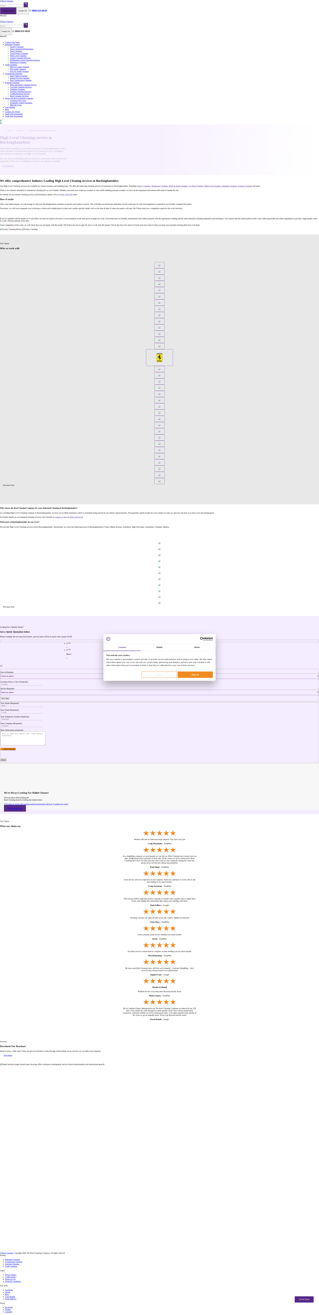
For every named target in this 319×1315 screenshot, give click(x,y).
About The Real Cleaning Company (19, 98)
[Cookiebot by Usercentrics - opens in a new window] (202, 639)
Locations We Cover (18, 100)
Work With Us (10, 1299)
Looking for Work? (8, 11)
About (7, 1292)
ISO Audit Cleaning (18, 69)
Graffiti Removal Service (20, 94)
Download (8, 1055)
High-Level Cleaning (212, 186)
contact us (59, 517)
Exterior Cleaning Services (20, 92)
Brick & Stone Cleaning (178, 186)
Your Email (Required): (9, 710)
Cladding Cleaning (17, 89)
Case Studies (10, 107)
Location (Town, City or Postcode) (14, 682)
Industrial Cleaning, (229, 186)
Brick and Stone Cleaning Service (23, 85)
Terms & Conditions (13, 1281)
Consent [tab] (122, 647)
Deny (159, 675)
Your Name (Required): (9, 703)
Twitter (8, 1310)
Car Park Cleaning (196, 186)
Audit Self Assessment (14, 114)
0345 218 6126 (66, 194)
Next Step (5, 698)
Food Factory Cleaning (19, 53)
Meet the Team (16, 105)
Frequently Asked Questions (21, 103)
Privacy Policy (10, 1275)
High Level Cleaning (18, 56)
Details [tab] (160, 647)
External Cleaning (12, 83)
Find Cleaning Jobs (15, 808)
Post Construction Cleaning (21, 80)
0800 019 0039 (39, 10)
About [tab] (197, 647)
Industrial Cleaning (12, 44)
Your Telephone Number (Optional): (14, 717)
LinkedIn (8, 1312)
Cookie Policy (10, 1277)
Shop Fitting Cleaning (18, 76)
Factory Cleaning (17, 47)
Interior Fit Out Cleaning (19, 78)
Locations (9, 1290)
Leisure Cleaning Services (20, 58)
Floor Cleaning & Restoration (21, 49)
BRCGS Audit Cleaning (19, 67)
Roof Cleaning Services (19, 96)
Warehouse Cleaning (18, 62)
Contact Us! (23, 11)
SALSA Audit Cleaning (19, 71)
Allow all (195, 675)
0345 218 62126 (76, 517)
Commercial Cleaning (13, 74)
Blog (7, 109)
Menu (2, 16)
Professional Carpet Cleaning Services (25, 60)
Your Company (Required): (11, 723)
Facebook (9, 1307)
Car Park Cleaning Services (21, 87)
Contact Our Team (12, 42)
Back (3, 760)
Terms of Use (10, 1279)
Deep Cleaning (16, 51)
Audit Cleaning (11, 65)
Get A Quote (8, 166)
